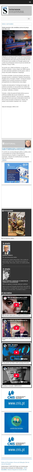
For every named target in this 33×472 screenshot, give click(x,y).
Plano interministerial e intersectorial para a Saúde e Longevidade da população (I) (16, 149)
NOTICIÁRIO (10, 24)
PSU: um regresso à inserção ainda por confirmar (15, 284)
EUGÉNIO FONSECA (7, 255)
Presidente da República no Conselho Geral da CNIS (16, 339)
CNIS (25, 468)
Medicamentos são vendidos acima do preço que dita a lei (15, 28)
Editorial (4, 160)
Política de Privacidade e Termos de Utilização (13, 462)
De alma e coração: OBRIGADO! (12, 386)
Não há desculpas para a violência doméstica (15, 315)
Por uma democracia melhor (9, 257)
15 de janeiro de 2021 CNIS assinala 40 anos (15, 363)
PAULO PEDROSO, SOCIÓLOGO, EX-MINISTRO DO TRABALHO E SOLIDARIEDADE (15, 281)
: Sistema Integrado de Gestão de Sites (14, 469)
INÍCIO (3, 24)
